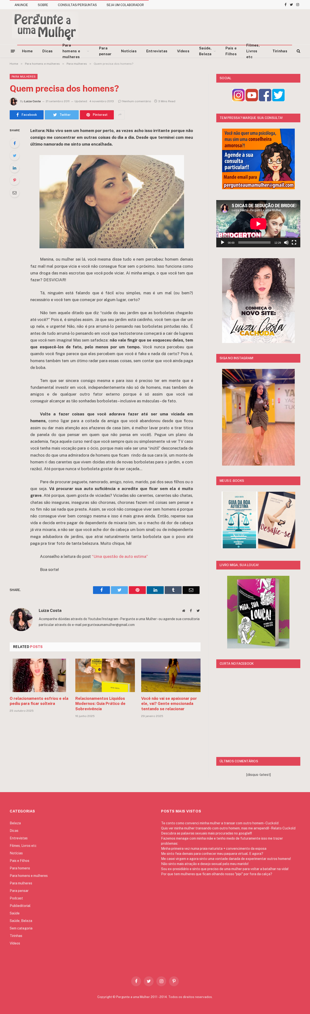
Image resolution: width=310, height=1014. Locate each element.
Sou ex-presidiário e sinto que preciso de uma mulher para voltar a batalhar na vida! (224, 869)
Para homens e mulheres (71, 51)
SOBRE (43, 5)
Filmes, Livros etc (253, 51)
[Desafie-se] (276, 547)
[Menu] (13, 50)
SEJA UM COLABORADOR (125, 5)
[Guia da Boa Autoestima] (239, 547)
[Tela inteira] (294, 242)
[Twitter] (14, 155)
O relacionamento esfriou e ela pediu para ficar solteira (39, 701)
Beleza (15, 823)
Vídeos (183, 51)
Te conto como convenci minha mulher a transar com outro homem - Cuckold (220, 823)
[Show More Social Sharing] (120, 114)
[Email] (14, 192)
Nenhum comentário (136, 101)
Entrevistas (156, 51)
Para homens (20, 868)
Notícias (128, 51)
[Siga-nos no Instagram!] (238, 100)
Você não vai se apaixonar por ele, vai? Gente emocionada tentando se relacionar (169, 703)
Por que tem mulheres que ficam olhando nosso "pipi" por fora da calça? (216, 874)
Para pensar (105, 51)
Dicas (47, 51)
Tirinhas (279, 51)
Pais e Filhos (231, 51)
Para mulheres (24, 76)
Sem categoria (21, 928)
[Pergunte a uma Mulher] (45, 27)
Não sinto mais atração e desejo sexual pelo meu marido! (204, 864)
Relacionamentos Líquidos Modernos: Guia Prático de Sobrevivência (100, 703)
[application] (258, 223)
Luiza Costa (32, 101)
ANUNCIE (21, 5)
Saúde (15, 913)
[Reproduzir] (222, 242)
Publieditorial (20, 906)
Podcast (16, 898)
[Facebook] (14, 143)
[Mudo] (286, 242)
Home (27, 51)
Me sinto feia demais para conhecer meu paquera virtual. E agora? (212, 854)
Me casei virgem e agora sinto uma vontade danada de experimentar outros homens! (226, 859)
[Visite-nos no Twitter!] (278, 100)
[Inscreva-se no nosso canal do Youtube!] (252, 100)
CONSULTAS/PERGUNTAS (77, 5)
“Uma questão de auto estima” (120, 556)
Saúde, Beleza (205, 51)
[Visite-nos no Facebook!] (265, 100)
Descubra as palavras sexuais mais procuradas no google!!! (206, 833)
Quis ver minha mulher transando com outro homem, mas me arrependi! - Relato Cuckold (228, 828)
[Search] (298, 51)
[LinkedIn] (14, 168)
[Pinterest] (14, 180)
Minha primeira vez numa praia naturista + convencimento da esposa (213, 848)
